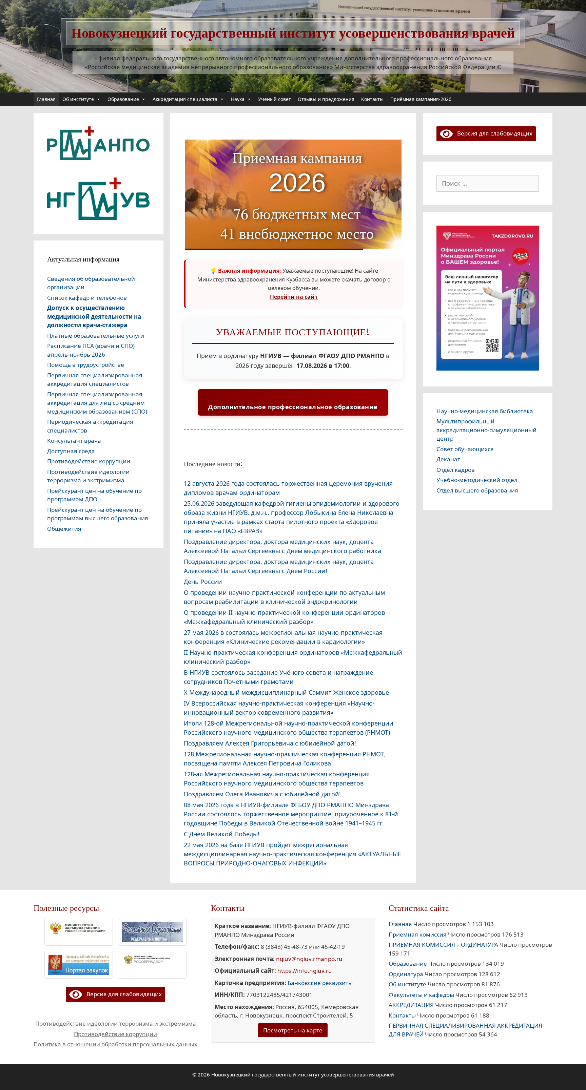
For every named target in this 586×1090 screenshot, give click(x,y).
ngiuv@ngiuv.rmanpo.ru (309, 959)
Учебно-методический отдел (476, 480)
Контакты (372, 99)
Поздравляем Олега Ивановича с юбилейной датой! (262, 794)
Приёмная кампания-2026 (420, 99)
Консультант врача (74, 440)
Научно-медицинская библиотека (484, 411)
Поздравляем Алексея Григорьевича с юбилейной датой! (270, 743)
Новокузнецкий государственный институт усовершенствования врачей (293, 33)
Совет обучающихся (465, 449)
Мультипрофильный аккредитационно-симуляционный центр (486, 429)
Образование (123, 99)
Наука (238, 99)
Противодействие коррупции (88, 461)
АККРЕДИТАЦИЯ (411, 1005)
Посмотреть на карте (293, 1030)
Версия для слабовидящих (492, 133)
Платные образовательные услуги (95, 335)
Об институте (78, 99)
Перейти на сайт (294, 296)
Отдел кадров (455, 470)
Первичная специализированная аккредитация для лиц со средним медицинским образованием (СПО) (97, 402)
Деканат (448, 459)
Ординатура (406, 974)
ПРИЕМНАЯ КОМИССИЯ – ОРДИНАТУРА (443, 944)
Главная (46, 99)
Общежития (64, 528)
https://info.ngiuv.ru (304, 970)
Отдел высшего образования (477, 490)
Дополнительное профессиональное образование (293, 407)
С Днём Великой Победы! (221, 834)
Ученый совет (274, 99)
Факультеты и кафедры (421, 995)
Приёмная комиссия (418, 934)
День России (203, 582)
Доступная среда (71, 451)
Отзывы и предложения (326, 99)
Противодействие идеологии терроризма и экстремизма (115, 1023)
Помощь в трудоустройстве (85, 365)
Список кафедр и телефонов (87, 297)
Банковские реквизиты (320, 983)
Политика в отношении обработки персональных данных (115, 1044)
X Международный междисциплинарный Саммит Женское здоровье (286, 692)
